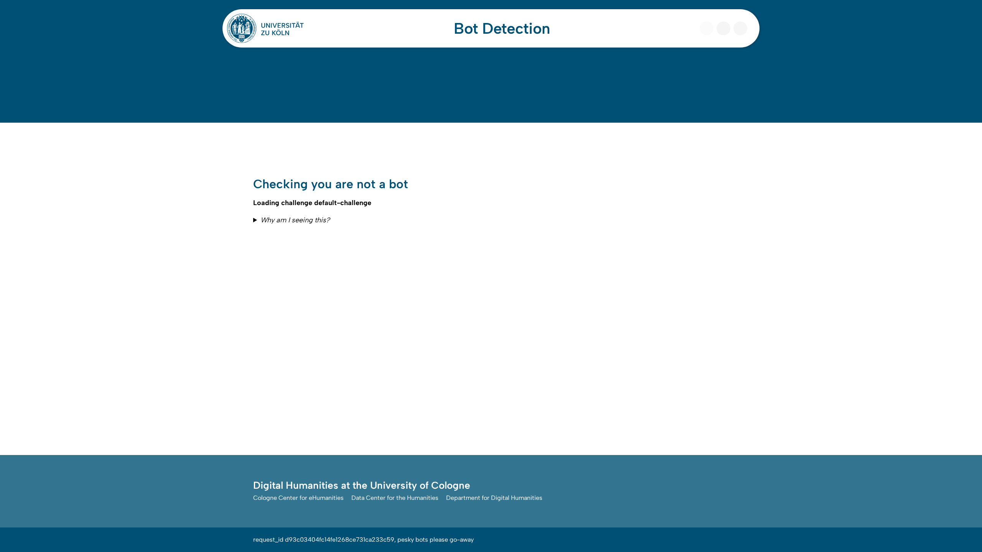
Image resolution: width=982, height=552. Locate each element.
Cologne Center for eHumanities (298, 497)
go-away (462, 539)
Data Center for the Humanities (394, 497)
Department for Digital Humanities (494, 497)
